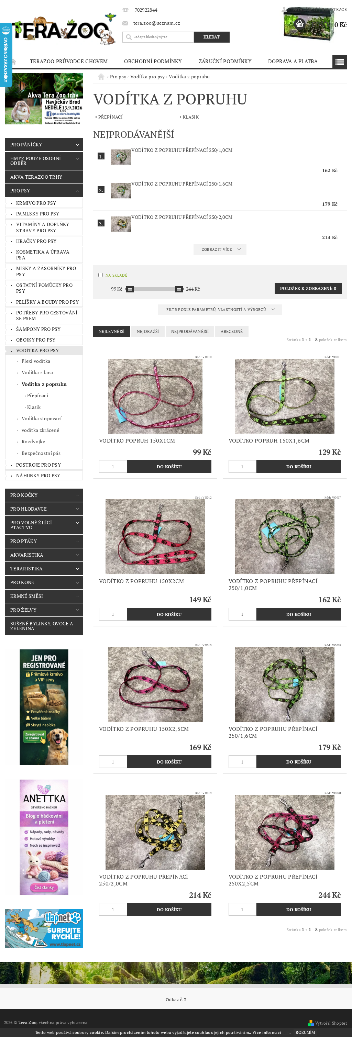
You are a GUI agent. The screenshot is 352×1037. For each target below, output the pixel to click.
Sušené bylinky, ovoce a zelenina (41, 626)
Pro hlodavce (28, 508)
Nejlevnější (112, 331)
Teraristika (26, 568)
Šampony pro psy (38, 329)
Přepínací (37, 395)
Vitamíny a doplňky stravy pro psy (42, 227)
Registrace (334, 9)
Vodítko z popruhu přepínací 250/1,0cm (181, 150)
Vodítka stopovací (42, 418)
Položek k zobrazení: (308, 288)
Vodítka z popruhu (44, 384)
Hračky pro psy (36, 241)
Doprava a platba (293, 61)
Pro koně (22, 582)
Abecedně (232, 331)
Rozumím (305, 1032)
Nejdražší (148, 331)
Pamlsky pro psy (37, 213)
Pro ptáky (23, 541)
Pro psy (20, 190)
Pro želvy (23, 609)
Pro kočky (23, 495)
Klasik (34, 407)
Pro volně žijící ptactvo (31, 525)
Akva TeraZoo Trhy (36, 177)
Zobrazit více (217, 249)
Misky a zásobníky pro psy (46, 271)
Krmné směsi (26, 596)
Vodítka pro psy (37, 350)
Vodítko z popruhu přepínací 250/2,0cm (181, 217)
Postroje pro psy (38, 464)
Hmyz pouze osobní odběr (35, 160)
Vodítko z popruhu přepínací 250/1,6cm (181, 183)
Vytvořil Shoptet (331, 1023)
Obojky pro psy (35, 339)
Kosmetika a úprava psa (43, 254)
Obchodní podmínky (153, 61)
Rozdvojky (33, 441)
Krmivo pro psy (36, 203)
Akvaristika (27, 554)
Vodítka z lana (37, 372)
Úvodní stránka (13, 61)
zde (286, 1032)
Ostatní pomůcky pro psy (44, 288)
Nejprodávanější (190, 331)
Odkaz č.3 (176, 999)
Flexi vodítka (36, 361)
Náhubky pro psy (38, 475)
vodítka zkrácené (40, 430)
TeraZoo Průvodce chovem (69, 61)
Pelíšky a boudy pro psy (47, 302)
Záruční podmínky (225, 61)
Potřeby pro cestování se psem (47, 315)
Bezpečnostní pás (41, 453)
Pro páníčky (26, 144)
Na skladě (116, 275)
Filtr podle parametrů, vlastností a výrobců (216, 309)
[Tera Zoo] (64, 29)
